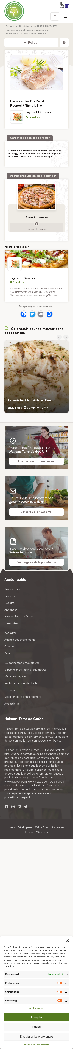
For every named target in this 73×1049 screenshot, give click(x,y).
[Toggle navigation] (66, 16)
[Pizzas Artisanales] (36, 196)
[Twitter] (32, 314)
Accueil (10, 26)
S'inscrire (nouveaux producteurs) (25, 669)
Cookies (9, 690)
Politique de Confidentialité (36, 1044)
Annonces (10, 609)
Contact (9, 646)
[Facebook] (23, 314)
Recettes (10, 603)
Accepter (36, 1017)
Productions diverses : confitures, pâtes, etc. (33, 295)
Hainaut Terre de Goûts (18, 616)
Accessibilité (12, 703)
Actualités (10, 633)
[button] (67, 940)
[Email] (40, 314)
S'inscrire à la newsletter (36, 512)
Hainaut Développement (21, 827)
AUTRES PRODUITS (46, 26)
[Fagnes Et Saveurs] (36, 259)
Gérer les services (36, 1008)
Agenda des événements (19, 639)
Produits (24, 26)
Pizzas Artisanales (36, 217)
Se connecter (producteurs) (21, 662)
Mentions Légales (15, 676)
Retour (33, 42)
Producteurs (12, 589)
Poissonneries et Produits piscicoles (27, 29)
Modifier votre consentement (22, 696)
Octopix (29, 831)
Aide (7, 653)
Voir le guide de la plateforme (36, 562)
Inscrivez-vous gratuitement (36, 461)
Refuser (36, 1027)
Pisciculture (49, 291)
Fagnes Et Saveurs (38, 112)
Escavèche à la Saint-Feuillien (29, 400)
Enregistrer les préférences (36, 1036)
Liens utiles (11, 623)
